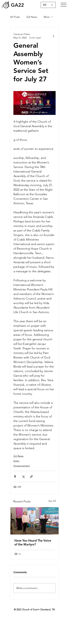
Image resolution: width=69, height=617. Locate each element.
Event (16, 460)
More (47, 16)
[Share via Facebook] (15, 476)
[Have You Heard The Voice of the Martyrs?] (34, 521)
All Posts (15, 16)
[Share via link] (31, 476)
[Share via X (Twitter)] (23, 476)
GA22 (17, 5)
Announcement (21, 465)
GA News (31, 16)
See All (52, 500)
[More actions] (54, 36)
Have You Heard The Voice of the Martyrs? (32, 542)
